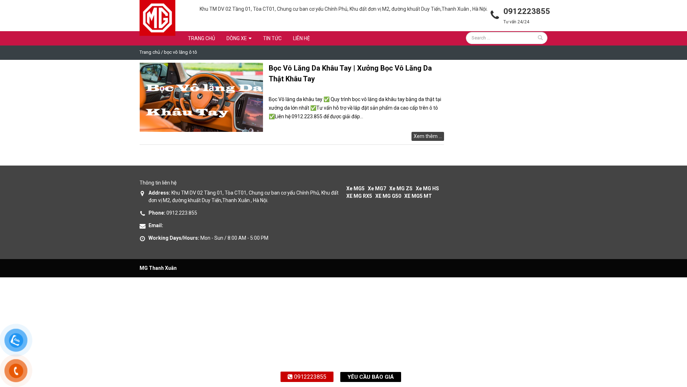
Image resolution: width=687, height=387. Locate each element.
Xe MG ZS (401, 188)
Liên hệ (301, 38)
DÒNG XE (236, 38)
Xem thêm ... (428, 136)
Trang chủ (201, 38)
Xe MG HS (427, 188)
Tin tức (272, 38)
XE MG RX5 (359, 196)
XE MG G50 (388, 196)
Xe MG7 (377, 188)
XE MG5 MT (418, 196)
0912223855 (309, 376)
